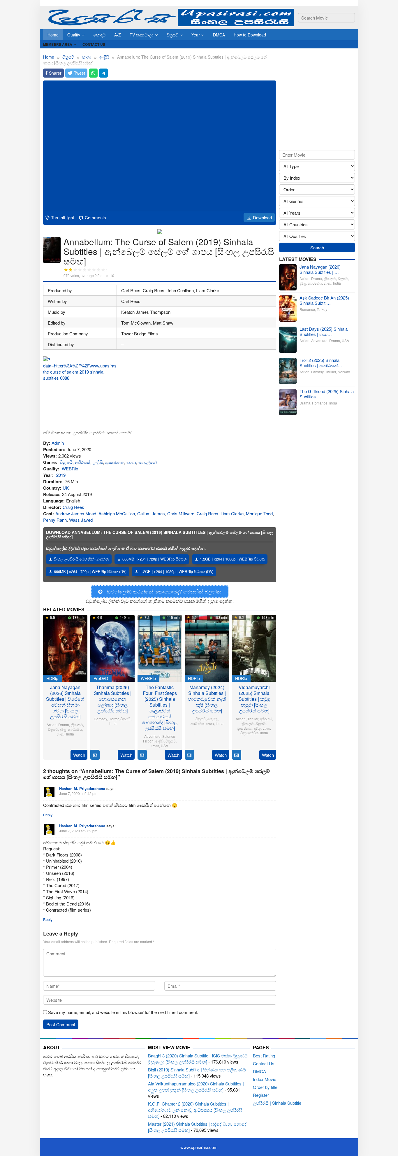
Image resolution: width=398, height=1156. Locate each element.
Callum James (151, 513)
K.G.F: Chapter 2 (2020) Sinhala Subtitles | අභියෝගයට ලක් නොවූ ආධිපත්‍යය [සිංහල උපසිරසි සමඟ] (195, 1110)
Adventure (152, 736)
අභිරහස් (82, 462)
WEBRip (70, 468)
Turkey (322, 309)
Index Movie (264, 1079)
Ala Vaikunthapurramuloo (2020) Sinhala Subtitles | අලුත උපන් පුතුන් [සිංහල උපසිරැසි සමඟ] (196, 1086)
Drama (63, 724)
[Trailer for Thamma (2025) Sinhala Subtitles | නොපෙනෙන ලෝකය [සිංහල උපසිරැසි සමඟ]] (95, 755)
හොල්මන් (147, 462)
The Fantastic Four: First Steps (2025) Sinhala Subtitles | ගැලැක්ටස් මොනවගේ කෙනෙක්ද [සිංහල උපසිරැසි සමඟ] (159, 707)
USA (164, 745)
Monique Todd (259, 513)
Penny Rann (55, 520)
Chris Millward (180, 513)
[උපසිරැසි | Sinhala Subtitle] (168, 17)
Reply (47, 814)
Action (52, 724)
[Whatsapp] (93, 73)
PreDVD (101, 678)
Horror (114, 718)
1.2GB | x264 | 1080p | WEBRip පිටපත (232, 559)
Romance (307, 309)
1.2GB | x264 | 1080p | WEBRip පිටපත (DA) (176, 571)
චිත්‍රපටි (66, 462)
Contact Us (263, 1063)
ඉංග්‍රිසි (98, 462)
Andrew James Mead (75, 513)
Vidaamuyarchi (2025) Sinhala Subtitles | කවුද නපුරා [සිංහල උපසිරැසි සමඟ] (254, 699)
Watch (79, 755)
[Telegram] (103, 73)
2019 (61, 475)
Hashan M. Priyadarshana (82, 788)
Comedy (100, 718)
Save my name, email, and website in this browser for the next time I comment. (123, 1012)
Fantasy (317, 371)
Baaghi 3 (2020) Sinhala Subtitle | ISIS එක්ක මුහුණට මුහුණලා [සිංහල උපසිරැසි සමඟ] (198, 1058)
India (70, 733)
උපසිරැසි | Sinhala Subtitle (277, 1103)
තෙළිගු (212, 718)
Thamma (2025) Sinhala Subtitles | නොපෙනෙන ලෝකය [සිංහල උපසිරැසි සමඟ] (112, 699)
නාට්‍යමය (75, 729)
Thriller (252, 718)
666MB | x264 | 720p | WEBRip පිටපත (154, 559)
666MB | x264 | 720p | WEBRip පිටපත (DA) (90, 571)
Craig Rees (73, 507)
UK (66, 488)
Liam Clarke (232, 513)
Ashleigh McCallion (116, 513)
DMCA (259, 1071)
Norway (344, 371)
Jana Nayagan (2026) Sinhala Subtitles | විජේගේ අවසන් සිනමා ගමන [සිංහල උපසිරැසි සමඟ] (65, 702)
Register (261, 1095)
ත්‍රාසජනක (114, 462)
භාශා (131, 462)
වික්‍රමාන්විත (249, 732)
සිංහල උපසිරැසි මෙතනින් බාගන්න (81, 559)
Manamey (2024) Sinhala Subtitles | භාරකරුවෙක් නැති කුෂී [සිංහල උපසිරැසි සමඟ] (207, 699)
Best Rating (264, 1055)
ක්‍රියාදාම (77, 724)
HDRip (52, 678)
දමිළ (63, 729)
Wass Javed (81, 520)
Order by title (265, 1087)
